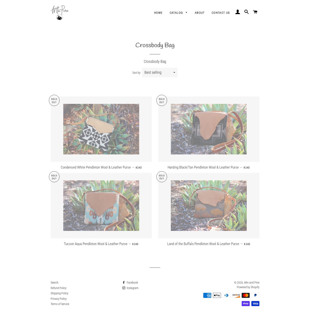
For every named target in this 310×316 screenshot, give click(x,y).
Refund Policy (58, 288)
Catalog (177, 13)
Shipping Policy (59, 293)
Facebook (132, 282)
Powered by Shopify (248, 287)
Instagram (132, 288)
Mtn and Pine (251, 282)
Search (54, 282)
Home (158, 13)
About (200, 13)
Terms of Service (60, 304)
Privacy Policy (59, 298)
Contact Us (221, 13)
